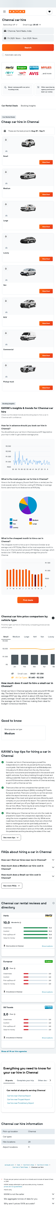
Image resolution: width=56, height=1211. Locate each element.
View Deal (46, 162)
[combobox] (10, 24)
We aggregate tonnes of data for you (20, 1198)
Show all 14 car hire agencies (14, 1051)
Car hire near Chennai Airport (19, 1096)
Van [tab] (42, 637)
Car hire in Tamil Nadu (20, 1167)
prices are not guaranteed (13, 1186)
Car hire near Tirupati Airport (18, 1099)
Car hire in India (42, 1165)
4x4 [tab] (34, 637)
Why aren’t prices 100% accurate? (19, 1203)
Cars (18, 1165)
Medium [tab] (16, 637)
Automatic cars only (13, 55)
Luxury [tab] (51, 637)
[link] (28, 600)
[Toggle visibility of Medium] (33, 519)
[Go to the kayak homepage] (17, 11)
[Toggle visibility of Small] (13, 519)
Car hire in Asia (28, 1165)
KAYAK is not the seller (14, 1194)
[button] (4, 11)
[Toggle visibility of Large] (33, 523)
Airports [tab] (9, 1080)
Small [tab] (5, 637)
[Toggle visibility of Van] (13, 523)
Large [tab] (26, 637)
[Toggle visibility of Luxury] (14, 527)
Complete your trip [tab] (25, 1080)
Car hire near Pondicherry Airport (20, 1103)
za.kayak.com (9, 1165)
